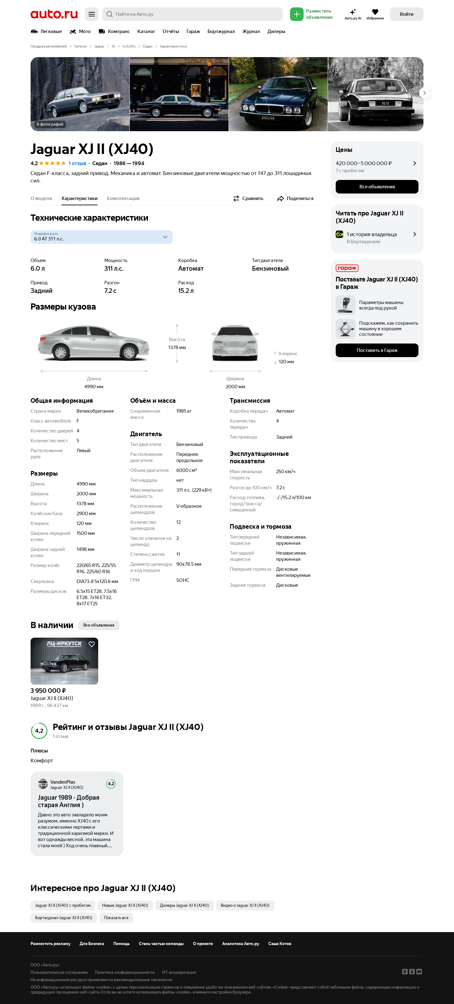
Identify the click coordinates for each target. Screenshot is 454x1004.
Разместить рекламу (50, 943)
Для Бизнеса (92, 943)
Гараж (193, 31)
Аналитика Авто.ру (240, 943)
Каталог (146, 31)
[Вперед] (424, 92)
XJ (113, 46)
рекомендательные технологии (143, 979)
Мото (85, 31)
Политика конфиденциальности (125, 972)
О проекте (203, 943)
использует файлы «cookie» (86, 987)
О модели (41, 198)
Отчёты (171, 31)
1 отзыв (77, 163)
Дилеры (276, 31)
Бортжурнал (221, 31)
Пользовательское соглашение (59, 972)
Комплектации (123, 198)
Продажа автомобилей (49, 46)
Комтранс (119, 31)
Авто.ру (54, 14)
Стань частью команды (161, 943)
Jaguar (99, 46)
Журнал (251, 31)
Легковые (51, 31)
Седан (148, 46)
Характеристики (79, 198)
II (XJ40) (129, 46)
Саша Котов (279, 943)
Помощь (121, 943)
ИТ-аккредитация (179, 972)
